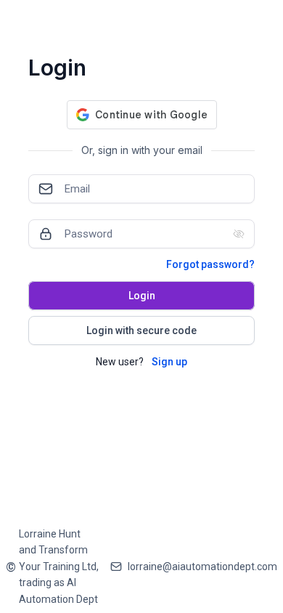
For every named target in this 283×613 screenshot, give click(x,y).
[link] (52, 566)
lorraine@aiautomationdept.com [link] (202, 566)
